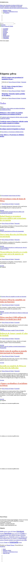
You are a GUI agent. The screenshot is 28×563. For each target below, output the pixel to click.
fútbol (1, 537)
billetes (13, 533)
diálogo (10, 535)
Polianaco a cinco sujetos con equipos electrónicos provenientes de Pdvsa (11, 113)
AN (12, 531)
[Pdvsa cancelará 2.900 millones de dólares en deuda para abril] (14, 314)
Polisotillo (6, 540)
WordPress (2, 546)
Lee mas (2, 210)
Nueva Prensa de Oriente (14, 82)
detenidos (7, 535)
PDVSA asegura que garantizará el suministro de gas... (12, 78)
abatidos (5, 531)
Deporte (5, 33)
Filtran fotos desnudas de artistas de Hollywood (11, 5)
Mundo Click (6, 35)
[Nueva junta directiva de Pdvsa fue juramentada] (12, 231)
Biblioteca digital (7, 10)
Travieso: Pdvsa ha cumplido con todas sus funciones (12, 301)
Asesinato (2, 533)
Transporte (2, 542)
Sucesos (5, 31)
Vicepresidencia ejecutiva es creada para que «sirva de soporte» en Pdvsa (13, 254)
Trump (5, 542)
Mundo (4, 34)
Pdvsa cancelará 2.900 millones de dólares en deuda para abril (13, 318)
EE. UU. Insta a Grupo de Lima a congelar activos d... (12, 87)
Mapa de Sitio (6, 553)
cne (26, 533)
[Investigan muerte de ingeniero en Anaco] (10, 126)
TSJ (8, 542)
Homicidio (11, 536)
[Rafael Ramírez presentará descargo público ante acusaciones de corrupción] (14, 213)
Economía (5, 32)
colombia (2, 535)
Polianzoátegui (23, 538)
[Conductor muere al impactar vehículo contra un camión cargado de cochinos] (14, 118)
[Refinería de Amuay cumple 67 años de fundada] (12, 330)
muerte (1, 538)
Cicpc (23, 533)
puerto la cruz (20, 540)
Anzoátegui (20, 531)
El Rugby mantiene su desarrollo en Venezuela (11, 6)
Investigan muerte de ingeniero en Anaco (12, 129)
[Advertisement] (14, 57)
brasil (16, 533)
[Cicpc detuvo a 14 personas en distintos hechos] (11, 131)
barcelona (7, 533)
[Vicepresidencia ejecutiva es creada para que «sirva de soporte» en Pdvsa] (14, 248)
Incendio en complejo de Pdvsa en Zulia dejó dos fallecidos (13, 367)
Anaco (14, 531)
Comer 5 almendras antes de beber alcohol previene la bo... (14, 8)
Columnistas (6, 38)
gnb (5, 536)
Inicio (4, 549)
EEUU (13, 535)
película (15, 538)
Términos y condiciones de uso (10, 11)
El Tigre (18, 535)
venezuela (13, 542)
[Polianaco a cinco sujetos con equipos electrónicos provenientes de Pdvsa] (14, 109)
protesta (14, 540)
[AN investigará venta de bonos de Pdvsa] (10, 195)
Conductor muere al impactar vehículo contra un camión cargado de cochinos (14, 122)
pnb (17, 538)
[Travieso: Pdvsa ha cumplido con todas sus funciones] (13, 296)
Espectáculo (6, 37)
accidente (9, 531)
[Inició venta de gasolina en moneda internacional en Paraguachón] (14, 347)
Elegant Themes (10, 545)
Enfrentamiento (23, 535)
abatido (1, 531)
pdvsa (12, 538)
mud (26, 536)
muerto (5, 538)
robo (25, 540)
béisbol (18, 533)
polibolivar (2, 540)
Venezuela (5, 29)
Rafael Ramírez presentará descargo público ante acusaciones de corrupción (13, 218)
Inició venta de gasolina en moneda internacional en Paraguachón (13, 352)
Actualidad (5, 28)
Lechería (17, 536)
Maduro (23, 537)
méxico (8, 538)
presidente (11, 540)
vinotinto (20, 542)
